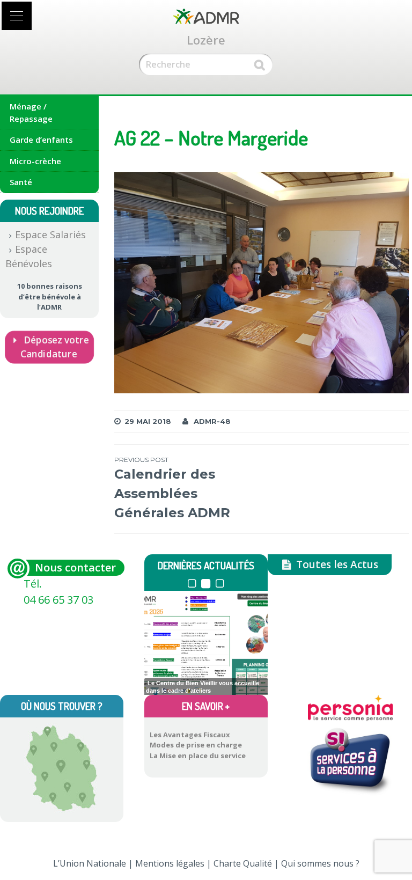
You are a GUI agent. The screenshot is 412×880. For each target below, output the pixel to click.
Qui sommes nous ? (320, 863)
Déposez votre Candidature (54, 347)
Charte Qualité (243, 863)
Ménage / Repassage (31, 112)
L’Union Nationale (89, 863)
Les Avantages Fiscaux (190, 734)
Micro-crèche (35, 161)
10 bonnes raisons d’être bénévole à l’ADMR (49, 296)
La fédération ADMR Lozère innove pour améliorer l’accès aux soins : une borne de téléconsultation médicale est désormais (203, 688)
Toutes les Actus (335, 564)
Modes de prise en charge (196, 745)
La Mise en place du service (198, 755)
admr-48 (212, 421)
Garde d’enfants (41, 139)
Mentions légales (169, 863)
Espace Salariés (50, 234)
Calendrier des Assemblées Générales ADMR (172, 488)
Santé (21, 182)
